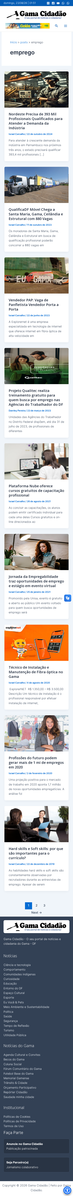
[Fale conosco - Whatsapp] (68, 3)
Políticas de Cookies (17, 1116)
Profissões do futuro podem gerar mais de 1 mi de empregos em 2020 (36, 762)
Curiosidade (11, 979)
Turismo (9, 1030)
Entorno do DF (13, 988)
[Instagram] (48, 3)
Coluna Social (13, 1064)
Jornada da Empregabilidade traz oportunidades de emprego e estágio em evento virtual (36, 581)
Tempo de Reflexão (16, 1025)
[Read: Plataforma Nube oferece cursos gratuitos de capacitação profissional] (36, 461)
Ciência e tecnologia (17, 965)
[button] (56, 26)
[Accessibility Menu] (67, 1190)
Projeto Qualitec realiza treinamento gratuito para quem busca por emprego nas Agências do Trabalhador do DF (36, 397)
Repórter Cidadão (15, 1092)
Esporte (9, 997)
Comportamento (14, 969)
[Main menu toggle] (65, 26)
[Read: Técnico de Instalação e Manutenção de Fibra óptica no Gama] (36, 642)
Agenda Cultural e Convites (22, 1054)
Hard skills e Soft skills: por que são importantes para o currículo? (36, 853)
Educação (10, 983)
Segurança (11, 1021)
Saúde (8, 1016)
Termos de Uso (14, 1126)
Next (36, 912)
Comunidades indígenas (19, 974)
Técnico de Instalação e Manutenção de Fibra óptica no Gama (36, 672)
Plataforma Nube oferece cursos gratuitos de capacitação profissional (36, 491)
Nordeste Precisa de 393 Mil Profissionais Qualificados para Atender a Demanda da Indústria (36, 121)
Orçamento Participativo (20, 1087)
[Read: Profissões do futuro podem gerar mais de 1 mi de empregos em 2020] (36, 733)
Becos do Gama (14, 1059)
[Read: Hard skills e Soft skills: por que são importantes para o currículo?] (36, 824)
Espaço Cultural (14, 993)
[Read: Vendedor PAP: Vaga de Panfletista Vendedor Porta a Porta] (36, 275)
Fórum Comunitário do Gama (23, 1068)
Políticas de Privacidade (20, 1121)
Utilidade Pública (15, 1035)
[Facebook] (53, 3)
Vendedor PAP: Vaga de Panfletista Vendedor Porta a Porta (34, 305)
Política (8, 1011)
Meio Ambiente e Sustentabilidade (26, 1007)
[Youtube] (58, 3)
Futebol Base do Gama (18, 1073)
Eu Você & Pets (14, 1002)
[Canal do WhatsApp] (63, 3)
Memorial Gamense (16, 1078)
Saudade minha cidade (19, 1097)
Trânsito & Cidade (15, 1083)
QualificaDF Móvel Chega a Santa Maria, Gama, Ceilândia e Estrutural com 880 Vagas (36, 214)
